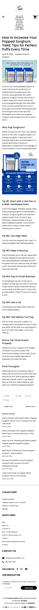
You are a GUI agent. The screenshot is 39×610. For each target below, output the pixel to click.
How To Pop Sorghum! (10, 532)
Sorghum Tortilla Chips (10, 506)
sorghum (5, 57)
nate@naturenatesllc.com (14, 558)
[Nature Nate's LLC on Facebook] (17, 569)
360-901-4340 (10, 562)
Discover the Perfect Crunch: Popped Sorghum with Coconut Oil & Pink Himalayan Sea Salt (17, 463)
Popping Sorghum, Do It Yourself (13, 502)
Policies (4, 538)
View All (4, 509)
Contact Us (6, 529)
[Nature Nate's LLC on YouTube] (26, 569)
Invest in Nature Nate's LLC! (12, 535)
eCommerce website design (14, 603)
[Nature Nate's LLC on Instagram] (21, 569)
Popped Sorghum (8, 499)
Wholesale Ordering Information (13, 542)
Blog (3, 522)
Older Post (8, 406)
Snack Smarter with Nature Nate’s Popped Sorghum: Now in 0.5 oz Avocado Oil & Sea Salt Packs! (19, 421)
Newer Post (30, 406)
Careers (5, 545)
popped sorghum (22, 54)
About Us (5, 525)
